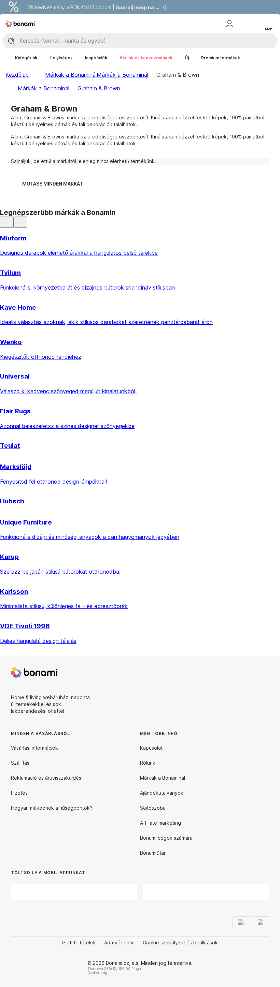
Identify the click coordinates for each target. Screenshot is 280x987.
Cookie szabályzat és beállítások (180, 942)
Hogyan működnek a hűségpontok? (52, 808)
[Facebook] (247, 672)
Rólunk (147, 763)
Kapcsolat (151, 748)
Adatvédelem (119, 942)
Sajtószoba (153, 808)
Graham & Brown (99, 88)
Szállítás (20, 763)
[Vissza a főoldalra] (19, 23)
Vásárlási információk (34, 748)
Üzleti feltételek (77, 942)
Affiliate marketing (160, 823)
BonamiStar (153, 853)
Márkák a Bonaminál (122, 74)
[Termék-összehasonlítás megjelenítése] (241, 23)
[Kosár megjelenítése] (255, 23)
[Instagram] (263, 672)
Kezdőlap (17, 74)
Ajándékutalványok (161, 793)
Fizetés (19, 793)
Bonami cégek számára (166, 838)
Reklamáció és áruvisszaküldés (46, 778)
